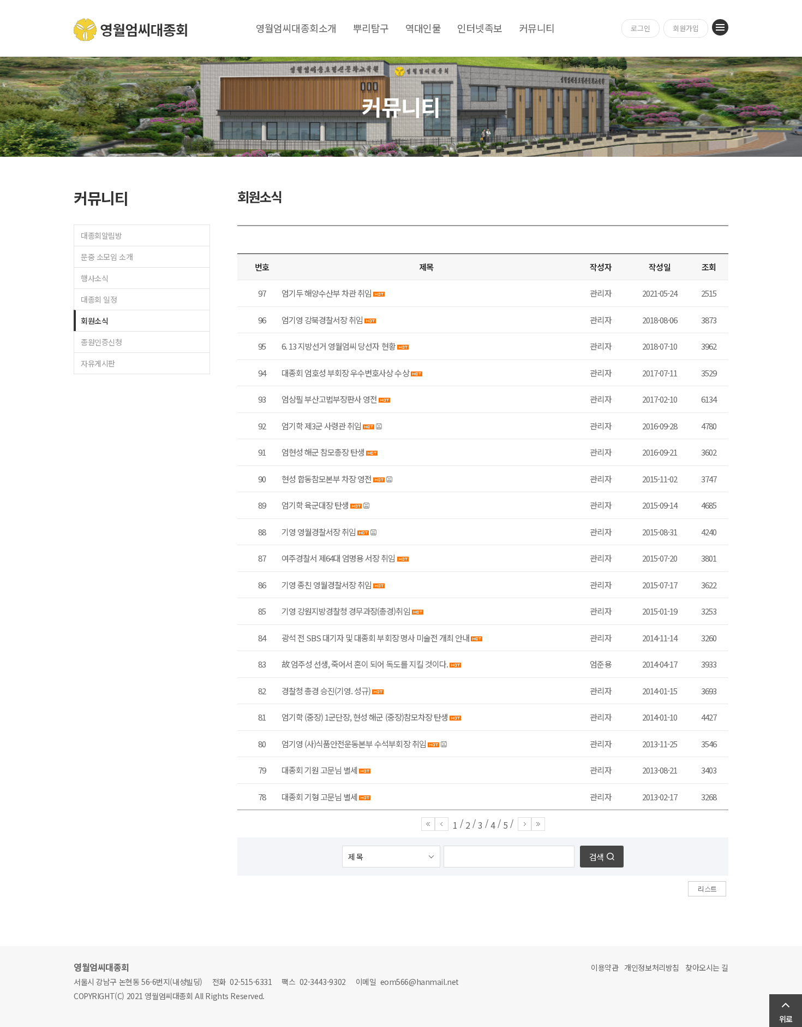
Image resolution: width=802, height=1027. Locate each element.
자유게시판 (98, 363)
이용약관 (604, 967)
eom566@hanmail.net (419, 981)
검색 (596, 857)
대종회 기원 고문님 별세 (319, 770)
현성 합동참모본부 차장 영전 (327, 479)
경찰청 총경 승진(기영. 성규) (326, 691)
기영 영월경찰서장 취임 (319, 532)
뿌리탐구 (371, 28)
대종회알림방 (101, 235)
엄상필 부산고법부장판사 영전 (329, 399)
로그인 (640, 28)
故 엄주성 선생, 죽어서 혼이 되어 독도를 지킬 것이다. (365, 664)
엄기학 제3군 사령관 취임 (321, 426)
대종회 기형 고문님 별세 (319, 796)
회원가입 (686, 28)
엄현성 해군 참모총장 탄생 (323, 452)
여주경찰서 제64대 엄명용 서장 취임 (339, 558)
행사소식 (94, 278)
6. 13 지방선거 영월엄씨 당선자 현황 (339, 346)
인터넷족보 (479, 28)
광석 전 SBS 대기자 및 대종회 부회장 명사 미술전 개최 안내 (375, 638)
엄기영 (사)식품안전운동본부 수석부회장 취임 (354, 743)
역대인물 (423, 28)
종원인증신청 (101, 342)
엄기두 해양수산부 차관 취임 (327, 293)
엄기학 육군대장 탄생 (315, 505)
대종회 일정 (99, 299)
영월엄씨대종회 (131, 30)
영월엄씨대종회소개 (296, 28)
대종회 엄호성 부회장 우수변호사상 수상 (345, 373)
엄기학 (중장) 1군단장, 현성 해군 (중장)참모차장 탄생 (365, 717)
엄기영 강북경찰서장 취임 (322, 320)
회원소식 (94, 320)
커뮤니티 (537, 28)
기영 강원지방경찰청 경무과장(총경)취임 (346, 611)
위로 (785, 1018)
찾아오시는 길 (706, 967)
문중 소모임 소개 (107, 256)
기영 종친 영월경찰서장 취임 (327, 585)
